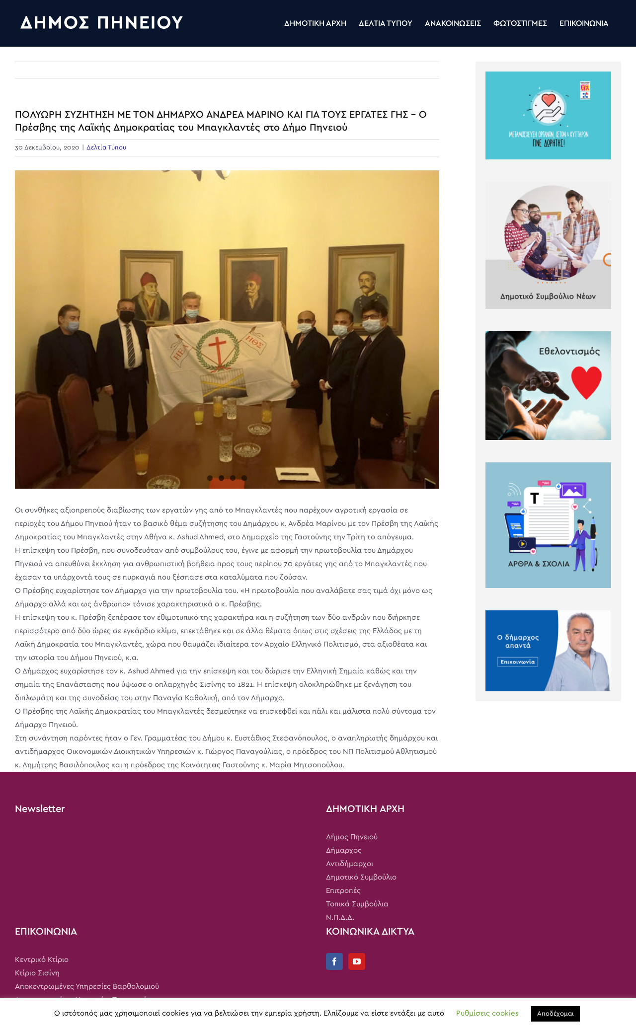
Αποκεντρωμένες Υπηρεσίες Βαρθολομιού (87, 986)
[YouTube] (356, 961)
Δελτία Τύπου (106, 148)
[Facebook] (334, 961)
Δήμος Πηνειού (352, 837)
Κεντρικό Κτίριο (42, 959)
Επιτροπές (343, 890)
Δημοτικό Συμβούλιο (361, 877)
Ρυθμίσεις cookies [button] (487, 1013)
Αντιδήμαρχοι (349, 864)
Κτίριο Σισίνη (37, 973)
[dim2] (227, 329)
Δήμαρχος (344, 850)
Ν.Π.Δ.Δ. (340, 917)
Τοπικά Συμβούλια (357, 904)
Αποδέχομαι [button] (555, 1014)
